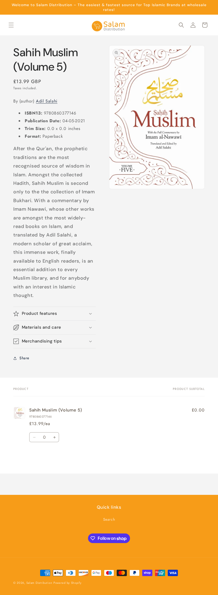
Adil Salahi (46, 101)
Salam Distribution (39, 583)
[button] (11, 25)
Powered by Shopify (67, 583)
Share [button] (24, 358)
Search (109, 519)
